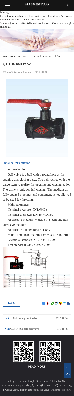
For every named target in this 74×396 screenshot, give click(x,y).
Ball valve (57, 56)
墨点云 (30, 385)
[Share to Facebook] (68, 303)
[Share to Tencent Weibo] (64, 303)
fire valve (44, 389)
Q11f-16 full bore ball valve (24, 329)
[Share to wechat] (52, 303)
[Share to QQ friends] (56, 303)
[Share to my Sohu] (60, 303)
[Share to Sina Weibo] (48, 303)
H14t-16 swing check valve (23, 318)
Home (33, 56)
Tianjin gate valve (28, 389)
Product (44, 56)
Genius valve (11, 389)
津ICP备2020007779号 (46, 385)
